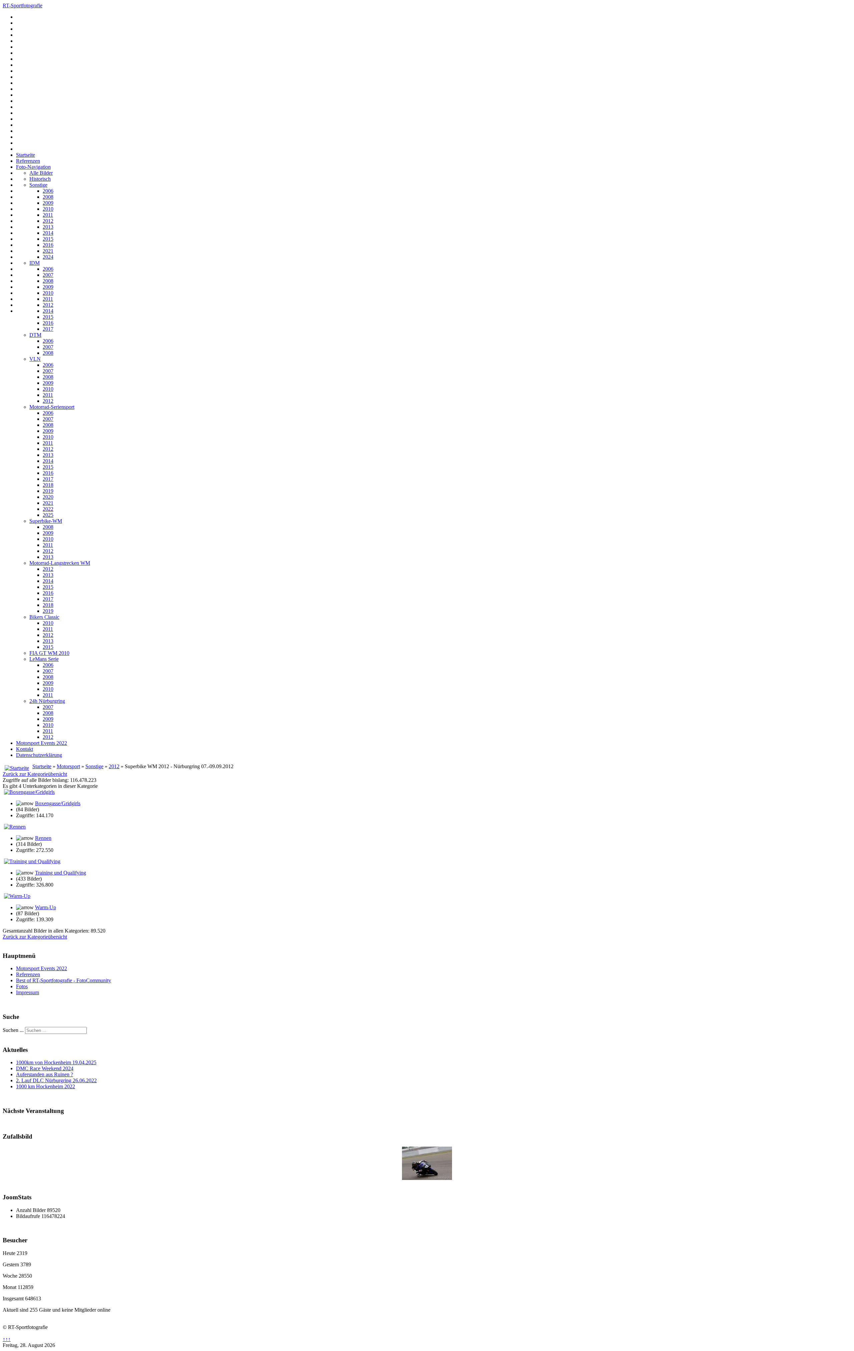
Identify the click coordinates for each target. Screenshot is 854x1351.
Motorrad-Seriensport (51, 407)
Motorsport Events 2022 (41, 743)
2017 (48, 329)
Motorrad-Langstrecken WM (59, 563)
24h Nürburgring (47, 701)
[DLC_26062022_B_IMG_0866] (427, 1178)
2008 (48, 197)
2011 (48, 215)
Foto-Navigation (33, 167)
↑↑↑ (7, 1339)
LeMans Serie (44, 659)
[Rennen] (15, 827)
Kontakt (24, 749)
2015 (48, 239)
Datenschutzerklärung (39, 755)
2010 (48, 209)
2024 (48, 257)
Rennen (43, 838)
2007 (48, 275)
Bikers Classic (44, 617)
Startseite (25, 155)
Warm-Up (45, 907)
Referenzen (28, 161)
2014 (48, 233)
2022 (48, 509)
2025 (48, 515)
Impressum (27, 992)
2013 (48, 227)
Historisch (40, 179)
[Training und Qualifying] (32, 861)
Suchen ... (13, 1030)
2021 (48, 251)
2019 (48, 491)
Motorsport (68, 766)
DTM (35, 335)
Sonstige (38, 185)
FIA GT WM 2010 (49, 653)
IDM (34, 263)
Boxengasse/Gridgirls (57, 803)
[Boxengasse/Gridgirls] (29, 792)
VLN (35, 359)
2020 (48, 497)
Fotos (22, 986)
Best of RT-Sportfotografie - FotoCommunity (63, 980)
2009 (48, 203)
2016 (48, 245)
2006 (48, 191)
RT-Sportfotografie (22, 5)
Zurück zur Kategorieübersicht (35, 774)
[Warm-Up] (17, 896)
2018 (48, 485)
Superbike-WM (45, 521)
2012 (48, 221)
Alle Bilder (41, 173)
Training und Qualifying (60, 873)
